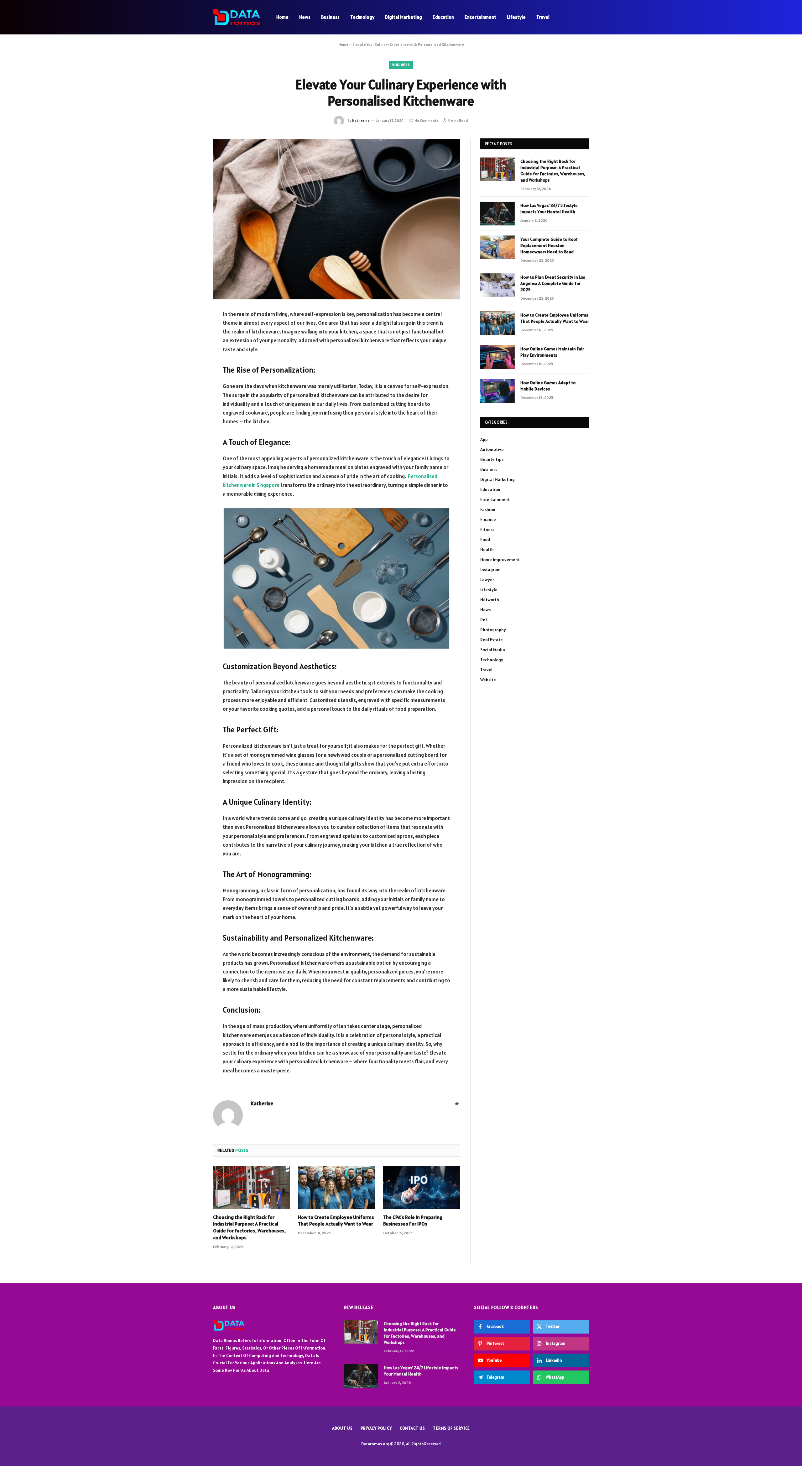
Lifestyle (516, 17)
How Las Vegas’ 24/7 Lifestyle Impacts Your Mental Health (549, 208)
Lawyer (487, 579)
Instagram (490, 569)
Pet (483, 619)
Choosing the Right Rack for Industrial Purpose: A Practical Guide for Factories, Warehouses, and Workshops (249, 1227)
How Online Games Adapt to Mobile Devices (547, 386)
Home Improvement (500, 559)
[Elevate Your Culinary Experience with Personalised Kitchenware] (336, 219)
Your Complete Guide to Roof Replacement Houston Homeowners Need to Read (549, 245)
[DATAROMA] (236, 17)
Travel (542, 17)
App (484, 439)
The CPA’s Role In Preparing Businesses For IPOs (412, 1220)
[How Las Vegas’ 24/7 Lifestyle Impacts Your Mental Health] (497, 213)
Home (282, 17)
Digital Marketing (403, 17)
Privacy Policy (376, 1428)
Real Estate (491, 640)
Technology (362, 17)
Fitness (487, 529)
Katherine (361, 120)
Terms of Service (451, 1428)
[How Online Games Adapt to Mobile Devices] (497, 391)
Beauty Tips (491, 459)
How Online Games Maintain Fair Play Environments (552, 352)
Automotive (492, 449)
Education (443, 17)
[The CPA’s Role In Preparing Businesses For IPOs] (421, 1187)
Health (487, 549)
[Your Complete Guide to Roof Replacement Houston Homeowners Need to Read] (497, 247)
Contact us (412, 1428)
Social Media (492, 650)
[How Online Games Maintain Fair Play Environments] (497, 357)
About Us (342, 1428)
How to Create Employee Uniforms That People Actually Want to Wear (336, 1220)
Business (330, 17)
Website (488, 680)
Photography (493, 629)
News (304, 17)
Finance (488, 519)
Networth (489, 599)
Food (485, 539)
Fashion (487, 509)
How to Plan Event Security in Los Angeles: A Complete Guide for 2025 (552, 283)
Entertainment (480, 17)
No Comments (426, 120)
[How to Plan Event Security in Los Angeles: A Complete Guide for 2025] (497, 285)
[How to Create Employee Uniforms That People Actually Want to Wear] (336, 1187)
